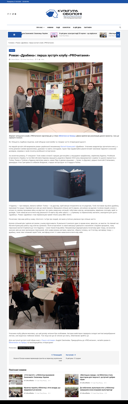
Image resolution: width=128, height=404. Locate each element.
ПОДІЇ (58, 27)
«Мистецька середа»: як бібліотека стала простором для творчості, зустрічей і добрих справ (97, 377)
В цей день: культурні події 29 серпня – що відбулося (59, 33)
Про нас (39, 27)
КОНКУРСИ (66, 27)
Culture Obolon (15, 59)
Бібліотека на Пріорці (26, 348)
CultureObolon (29, 380)
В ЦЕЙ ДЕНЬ (77, 27)
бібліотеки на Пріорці (67, 136)
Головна (11, 43)
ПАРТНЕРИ (88, 27)
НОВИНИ (50, 27)
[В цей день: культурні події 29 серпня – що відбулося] (35, 35)
